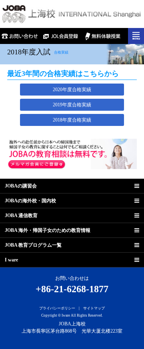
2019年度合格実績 (72, 105)
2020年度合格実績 (72, 89)
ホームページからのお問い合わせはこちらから (20, 36)
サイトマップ (94, 308)
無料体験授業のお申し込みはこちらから (103, 36)
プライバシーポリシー (57, 308)
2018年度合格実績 (72, 120)
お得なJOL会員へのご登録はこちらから (62, 36)
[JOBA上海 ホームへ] (72, 13)
